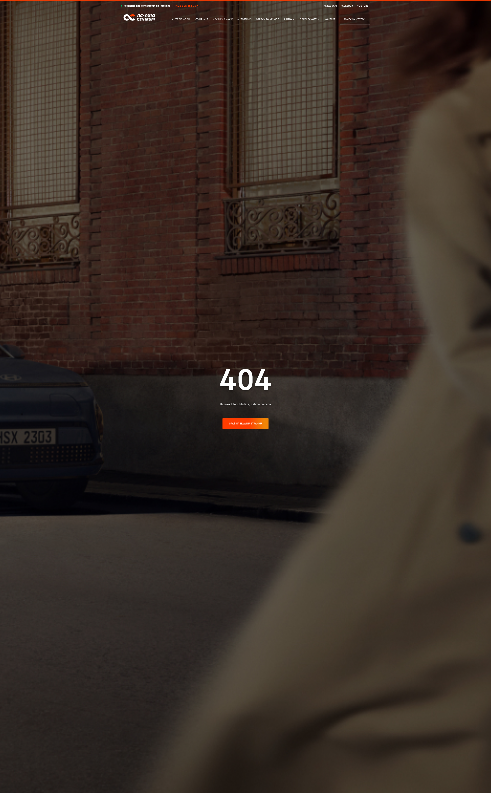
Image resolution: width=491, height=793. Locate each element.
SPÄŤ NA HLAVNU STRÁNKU (245, 423)
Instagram (330, 5)
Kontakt (330, 19)
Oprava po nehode (267, 19)
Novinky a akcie (223, 19)
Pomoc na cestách (355, 19)
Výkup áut (201, 19)
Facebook (347, 5)
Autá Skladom (181, 19)
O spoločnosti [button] (308, 19)
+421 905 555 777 (186, 5)
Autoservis (244, 19)
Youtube (362, 5)
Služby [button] (287, 19)
